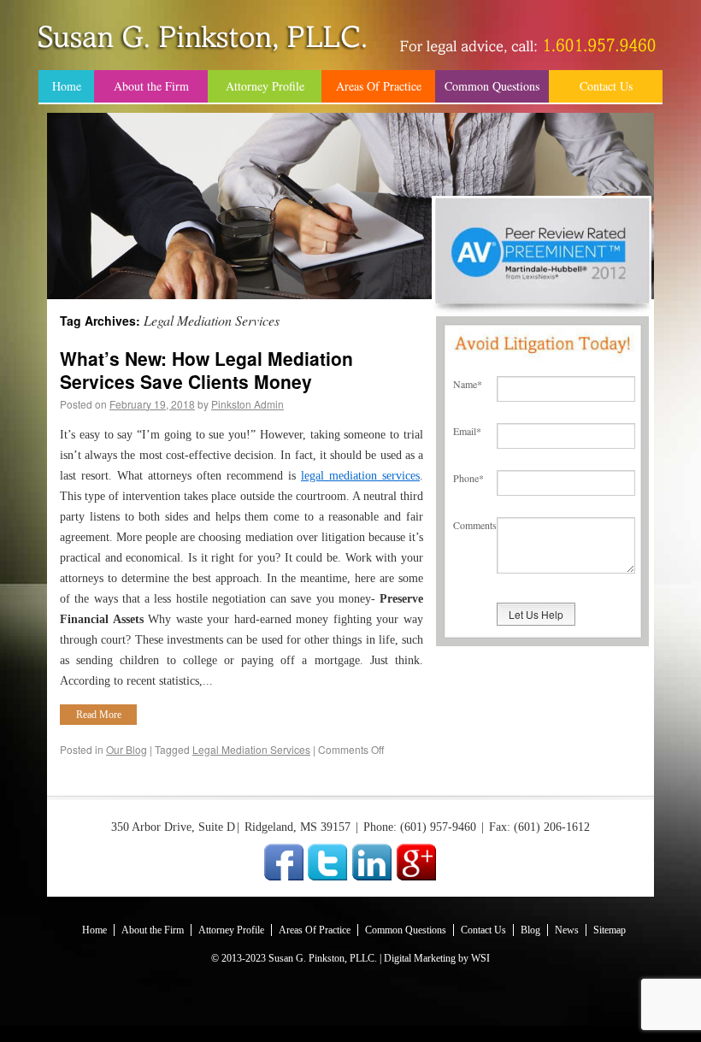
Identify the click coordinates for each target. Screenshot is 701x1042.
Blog (530, 930)
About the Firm (151, 86)
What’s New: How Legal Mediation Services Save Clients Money (206, 369)
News (567, 930)
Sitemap (609, 930)
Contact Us (606, 86)
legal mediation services (360, 475)
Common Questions (492, 86)
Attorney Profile (265, 86)
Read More (98, 715)
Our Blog (126, 749)
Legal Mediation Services (251, 749)
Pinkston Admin (247, 404)
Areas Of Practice (378, 86)
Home (66, 86)
